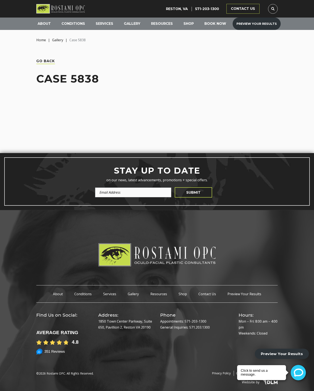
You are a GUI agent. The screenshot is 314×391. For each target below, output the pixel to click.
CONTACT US (243, 9)
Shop (188, 24)
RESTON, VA (177, 9)
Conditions (73, 24)
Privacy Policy (221, 373)
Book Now (215, 24)
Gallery (132, 24)
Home (41, 40)
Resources (162, 24)
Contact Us (207, 294)
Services (104, 24)
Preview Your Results (256, 24)
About (44, 24)
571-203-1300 (207, 9)
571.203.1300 (199, 327)
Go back (45, 61)
